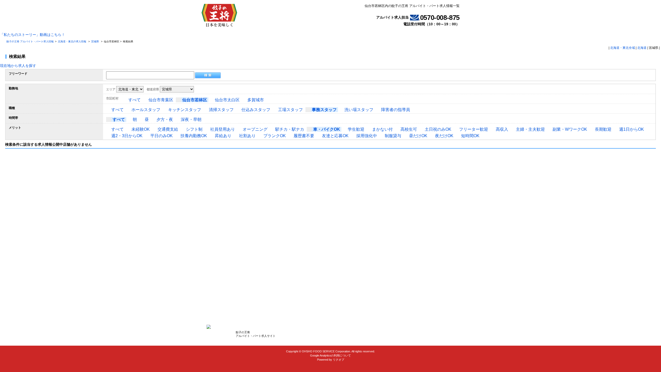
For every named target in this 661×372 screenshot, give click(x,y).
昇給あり (223, 136)
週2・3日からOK (127, 136)
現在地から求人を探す (18, 66)
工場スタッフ (290, 109)
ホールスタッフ (145, 109)
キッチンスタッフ (184, 109)
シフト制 (194, 129)
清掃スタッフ (221, 109)
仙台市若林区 (194, 100)
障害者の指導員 (395, 109)
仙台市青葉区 (160, 100)
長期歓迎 (603, 129)
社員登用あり (222, 129)
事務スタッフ (324, 109)
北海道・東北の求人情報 (72, 41)
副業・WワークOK (570, 129)
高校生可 (408, 129)
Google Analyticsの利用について (330, 355)
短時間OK (470, 136)
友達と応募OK (335, 136)
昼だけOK (418, 136)
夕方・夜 (164, 119)
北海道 (642, 48)
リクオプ (338, 359)
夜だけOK (444, 136)
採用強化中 (366, 136)
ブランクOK (274, 136)
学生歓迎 (356, 129)
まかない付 (382, 129)
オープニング (255, 129)
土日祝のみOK (438, 129)
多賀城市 (255, 100)
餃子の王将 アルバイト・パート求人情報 (30, 41)
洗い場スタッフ (358, 109)
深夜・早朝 (191, 119)
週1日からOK (631, 129)
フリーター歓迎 (473, 129)
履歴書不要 (304, 136)
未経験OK (140, 129)
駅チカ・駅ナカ (289, 129)
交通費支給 (168, 129)
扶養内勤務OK (193, 136)
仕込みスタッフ (255, 109)
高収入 (502, 129)
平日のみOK (161, 136)
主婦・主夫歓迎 (530, 129)
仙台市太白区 (227, 100)
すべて (134, 100)
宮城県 (95, 41)
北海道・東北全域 (622, 48)
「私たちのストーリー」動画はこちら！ (32, 35)
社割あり (247, 136)
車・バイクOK (326, 129)
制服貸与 (393, 136)
